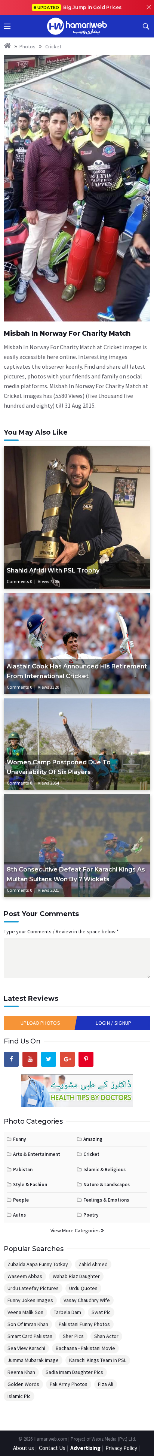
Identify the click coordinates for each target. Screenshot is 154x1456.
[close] (148, 7)
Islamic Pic (19, 1396)
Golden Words (23, 1384)
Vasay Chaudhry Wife (87, 1300)
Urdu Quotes (83, 1288)
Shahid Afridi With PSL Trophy (53, 570)
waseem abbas (24, 1276)
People (21, 1200)
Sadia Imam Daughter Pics (74, 1372)
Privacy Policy (121, 1448)
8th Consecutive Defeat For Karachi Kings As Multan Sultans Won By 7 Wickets (76, 874)
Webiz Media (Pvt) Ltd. (114, 1439)
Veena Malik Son (25, 1312)
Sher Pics (73, 1336)
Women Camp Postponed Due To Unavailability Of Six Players (59, 767)
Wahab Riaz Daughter (76, 1276)
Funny (19, 1139)
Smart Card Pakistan (29, 1336)
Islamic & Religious (104, 1169)
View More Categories (75, 1230)
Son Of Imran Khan (27, 1324)
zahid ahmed (93, 1264)
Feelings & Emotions (106, 1200)
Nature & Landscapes (106, 1184)
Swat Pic (101, 1312)
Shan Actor (106, 1336)
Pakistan (23, 1169)
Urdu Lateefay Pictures (33, 1288)
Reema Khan (21, 1372)
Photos (27, 46)
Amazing (92, 1139)
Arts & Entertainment (36, 1154)
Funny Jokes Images (30, 1300)
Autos (19, 1215)
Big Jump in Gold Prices (80, 7)
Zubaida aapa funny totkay (37, 1264)
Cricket (52, 46)
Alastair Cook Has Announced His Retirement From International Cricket (77, 671)
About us (23, 1448)
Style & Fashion (30, 1184)
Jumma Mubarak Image (33, 1360)
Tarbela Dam (67, 1312)
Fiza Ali (105, 1384)
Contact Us (52, 1448)
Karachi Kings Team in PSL (97, 1360)
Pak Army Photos (68, 1384)
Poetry (90, 1215)
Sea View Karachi (26, 1348)
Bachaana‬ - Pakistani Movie (85, 1348)
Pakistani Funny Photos (84, 1324)
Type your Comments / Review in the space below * (61, 931)
